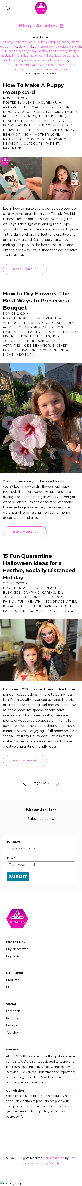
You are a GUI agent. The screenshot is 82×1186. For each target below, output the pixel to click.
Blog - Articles (38, 25)
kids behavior (59, 60)
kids (26, 60)
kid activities (52, 55)
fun (4, 51)
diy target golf (44, 46)
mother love (15, 65)
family (72, 46)
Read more (23, 269)
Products (12, 980)
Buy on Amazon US (19, 949)
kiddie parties (13, 60)
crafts (75, 42)
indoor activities (31, 55)
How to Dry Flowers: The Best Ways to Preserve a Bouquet (36, 300)
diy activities (8, 46)
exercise (61, 46)
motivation (32, 65)
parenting (60, 69)
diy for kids (26, 46)
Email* (11, 858)
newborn (21, 69)
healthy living (10, 55)
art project (9, 42)
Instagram (13, 1025)
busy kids (40, 42)
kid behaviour (71, 55)
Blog (9, 987)
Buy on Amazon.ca (19, 956)
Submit (18, 876)
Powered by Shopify (45, 1163)
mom (73, 60)
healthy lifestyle (68, 51)
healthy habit (47, 51)
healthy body (28, 51)
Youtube (12, 1032)
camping (54, 42)
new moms (67, 65)
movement (50, 65)
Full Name (13, 841)
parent (47, 69)
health (12, 51)
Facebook (13, 1011)
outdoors (35, 69)
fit (79, 46)
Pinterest (12, 1018)
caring (66, 42)
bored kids (25, 42)
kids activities (39, 60)
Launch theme (54, 1158)
